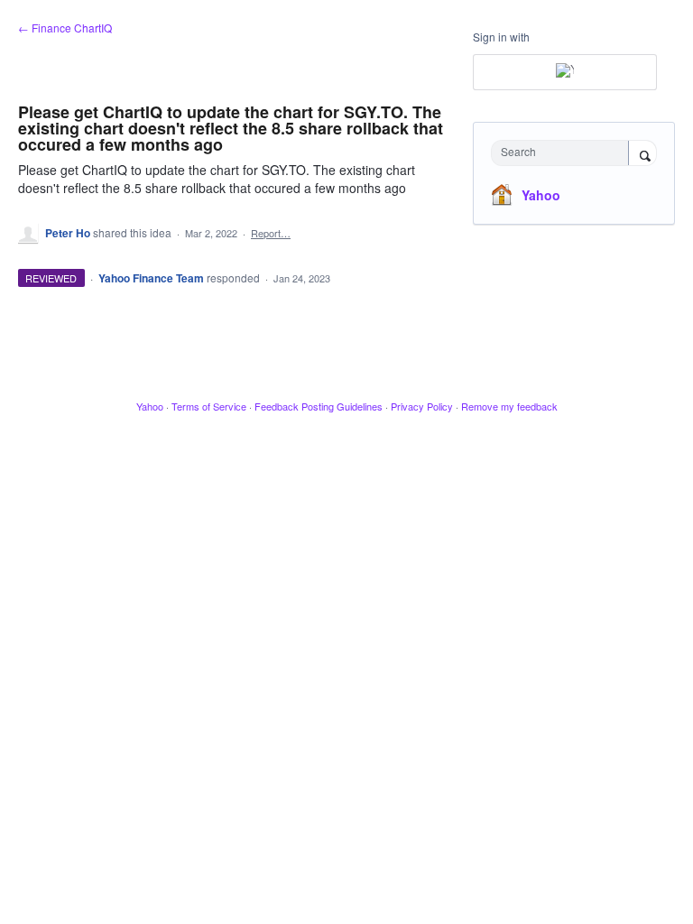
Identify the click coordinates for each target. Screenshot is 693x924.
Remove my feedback (509, 406)
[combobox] (564, 153)
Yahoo (541, 195)
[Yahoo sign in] (565, 72)
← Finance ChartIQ (65, 27)
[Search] (642, 154)
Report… (271, 233)
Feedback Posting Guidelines (318, 406)
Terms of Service (208, 406)
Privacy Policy (422, 406)
